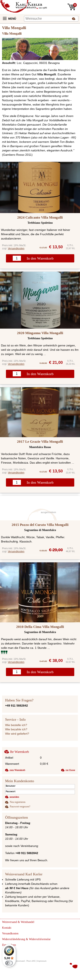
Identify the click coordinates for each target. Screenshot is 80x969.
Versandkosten (16, 248)
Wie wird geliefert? (17, 733)
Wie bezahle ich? (16, 729)
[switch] (9, 963)
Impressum (42, 961)
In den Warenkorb (40, 258)
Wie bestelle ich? (16, 725)
